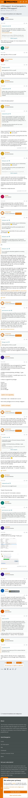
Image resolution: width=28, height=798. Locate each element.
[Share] (24, 23)
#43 (26, 64)
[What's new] (26, 2)
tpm (16, 10)
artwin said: (4, 618)
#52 (26, 416)
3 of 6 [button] (14, 662)
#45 (26, 111)
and (8, 329)
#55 (26, 507)
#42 (26, 52)
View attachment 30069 (7, 32)
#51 (26, 362)
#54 (26, 480)
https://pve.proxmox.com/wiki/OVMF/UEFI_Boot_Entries (14, 290)
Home (2, 741)
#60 (26, 645)
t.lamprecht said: (5, 26)
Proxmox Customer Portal (7, 753)
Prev (10, 662)
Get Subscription (5, 744)
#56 (26, 532)
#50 (26, 339)
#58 (26, 595)
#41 (26, 23)
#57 (26, 578)
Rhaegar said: (5, 67)
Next (18, 662)
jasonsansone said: (6, 310)
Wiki (2, 747)
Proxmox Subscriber (15, 591)
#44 (26, 86)
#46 (26, 158)
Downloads (3, 750)
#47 (26, 201)
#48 (26, 217)
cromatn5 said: (5, 437)
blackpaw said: (5, 160)
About (2, 756)
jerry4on (4, 10)
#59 (26, 616)
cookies (13, 783)
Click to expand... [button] (14, 38)
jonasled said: (5, 647)
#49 (26, 307)
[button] (2, 2)
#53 (26, 434)
